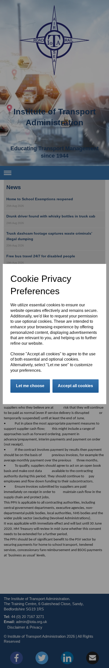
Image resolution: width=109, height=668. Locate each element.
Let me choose (30, 386)
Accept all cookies (75, 386)
